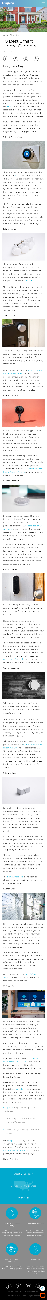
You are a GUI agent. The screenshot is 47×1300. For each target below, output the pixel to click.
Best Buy (15, 1150)
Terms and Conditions (30, 1291)
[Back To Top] (42, 1288)
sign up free (23, 1198)
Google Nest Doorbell (13, 659)
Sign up (9, 1108)
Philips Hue (29, 281)
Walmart (24, 1150)
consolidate (21, 1089)
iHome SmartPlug (15, 877)
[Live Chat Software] (42, 1296)
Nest (16, 176)
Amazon (7, 1150)
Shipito (10, 107)
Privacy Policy (13, 1291)
